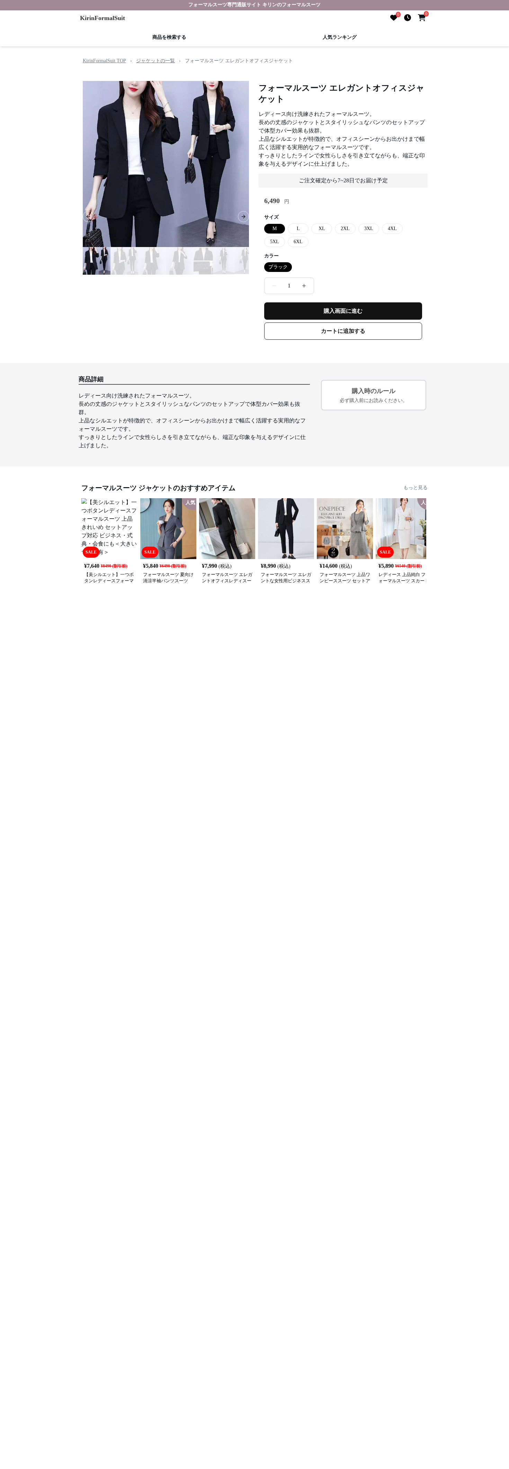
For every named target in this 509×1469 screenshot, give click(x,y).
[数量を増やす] (304, 286)
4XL (392, 228)
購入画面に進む (343, 311)
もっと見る (415, 487)
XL (322, 228)
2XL (345, 228)
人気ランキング (340, 37)
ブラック (278, 267)
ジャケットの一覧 (155, 60)
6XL (298, 241)
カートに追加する (343, 331)
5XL (274, 241)
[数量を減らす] (274, 286)
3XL (368, 228)
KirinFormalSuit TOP (104, 60)
